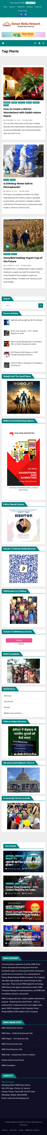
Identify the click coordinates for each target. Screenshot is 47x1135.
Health (6, 179)
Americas (7, 102)
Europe (7, 707)
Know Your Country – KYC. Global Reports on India (21, 888)
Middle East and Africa (13, 713)
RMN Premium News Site (12, 1044)
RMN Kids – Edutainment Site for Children (18, 1055)
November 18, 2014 (13, 120)
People (35, 856)
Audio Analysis (20, 856)
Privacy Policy (22, 11)
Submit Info (21, 7)
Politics (8, 858)
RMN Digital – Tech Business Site (15, 1039)
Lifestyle (22, 102)
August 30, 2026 (14, 868)
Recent (29, 102)
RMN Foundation (8, 1065)
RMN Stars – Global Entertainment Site (17, 1033)
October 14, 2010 (12, 265)
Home (5, 7)
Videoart (36, 102)
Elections (18, 930)
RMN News (28, 120)
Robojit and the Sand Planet (13, 1060)
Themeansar (23, 1125)
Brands (14, 102)
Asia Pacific (8, 702)
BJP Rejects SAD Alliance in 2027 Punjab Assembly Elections (22, 939)
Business (7, 254)
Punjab (8, 933)
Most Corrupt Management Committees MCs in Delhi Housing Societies (23, 914)
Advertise (30, 7)
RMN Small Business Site (12, 1049)
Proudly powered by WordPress (15, 1122)
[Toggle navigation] (43, 43)
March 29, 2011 (11, 191)
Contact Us (38, 7)
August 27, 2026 (14, 918)
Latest (29, 856)
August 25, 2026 (14, 943)
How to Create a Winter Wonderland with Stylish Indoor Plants (22, 113)
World (6, 105)
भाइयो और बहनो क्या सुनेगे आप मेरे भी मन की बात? (22, 863)
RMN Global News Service (12, 1028)
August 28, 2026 (14, 893)
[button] (35, 43)
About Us (12, 7)
